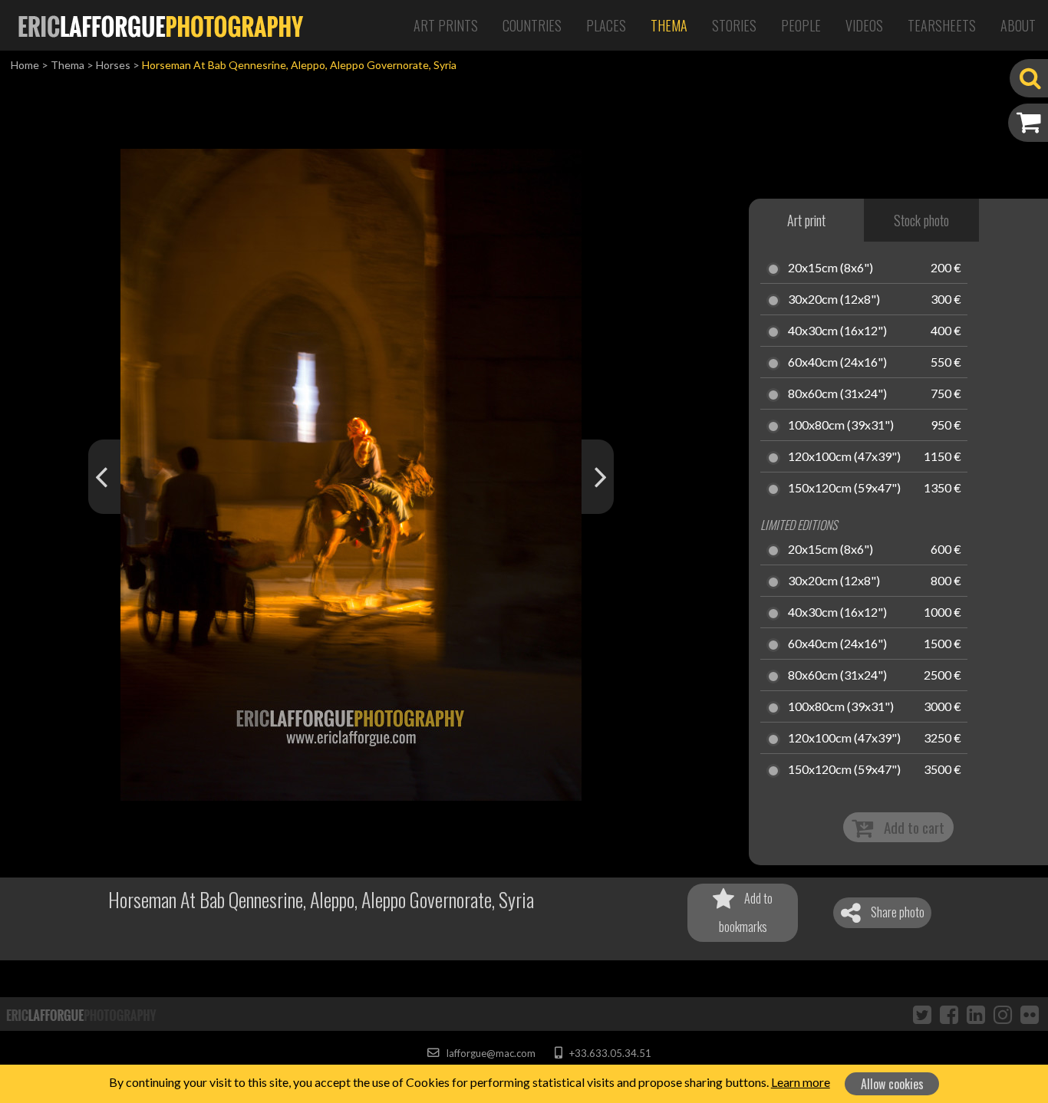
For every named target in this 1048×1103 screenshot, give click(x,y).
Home (25, 64)
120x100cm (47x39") (844, 457)
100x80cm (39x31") (841, 426)
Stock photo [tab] (921, 220)
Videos (864, 25)
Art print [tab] (806, 220)
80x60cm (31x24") (837, 394)
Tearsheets (942, 25)
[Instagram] (1003, 1014)
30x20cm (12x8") (834, 300)
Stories (734, 25)
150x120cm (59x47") (844, 488)
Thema (669, 25)
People (801, 25)
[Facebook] (949, 1014)
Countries (532, 25)
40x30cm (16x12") (837, 331)
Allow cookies (892, 1084)
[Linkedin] (976, 1014)
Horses (113, 64)
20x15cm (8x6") (830, 268)
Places (606, 25)
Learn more (800, 1082)
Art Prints (446, 25)
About (1018, 25)
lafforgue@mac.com (489, 1053)
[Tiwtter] (922, 1014)
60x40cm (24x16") (837, 363)
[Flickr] (1029, 1014)
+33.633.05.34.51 (609, 1053)
